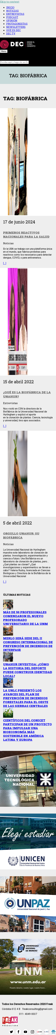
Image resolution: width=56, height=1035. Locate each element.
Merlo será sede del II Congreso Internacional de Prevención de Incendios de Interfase (28, 644)
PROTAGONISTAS (17, 23)
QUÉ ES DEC (13, 30)
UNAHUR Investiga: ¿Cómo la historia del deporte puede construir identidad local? (27, 670)
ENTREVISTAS (15, 14)
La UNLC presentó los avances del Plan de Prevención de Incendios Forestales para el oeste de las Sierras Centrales (25, 698)
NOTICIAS (12, 10)
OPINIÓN (11, 20)
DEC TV (10, 33)
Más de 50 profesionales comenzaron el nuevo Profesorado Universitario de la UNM (25, 618)
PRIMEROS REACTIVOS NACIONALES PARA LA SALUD (26, 234)
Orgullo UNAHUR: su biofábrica (21, 535)
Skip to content (9, 1)
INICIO (10, 7)
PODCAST (12, 17)
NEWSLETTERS (16, 27)
